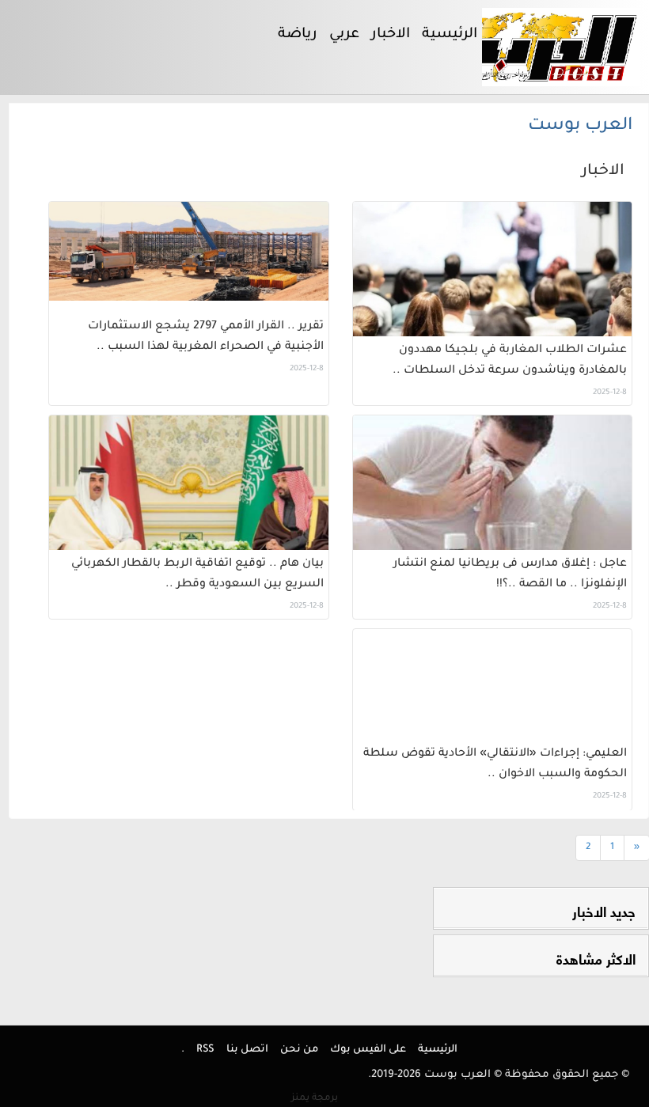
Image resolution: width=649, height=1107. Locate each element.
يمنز (314, 1098)
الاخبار (603, 171)
